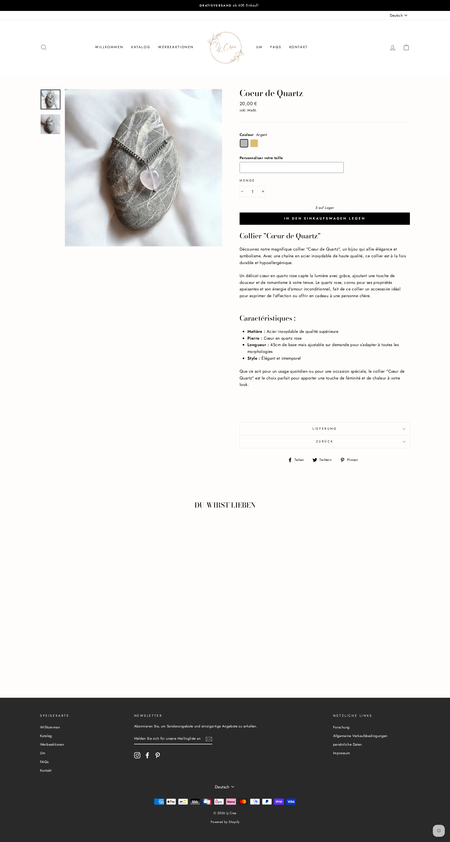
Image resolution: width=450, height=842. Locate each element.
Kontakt (298, 47)
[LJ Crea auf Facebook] (147, 755)
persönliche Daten (347, 744)
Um (259, 47)
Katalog (140, 47)
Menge (247, 180)
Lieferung (324, 428)
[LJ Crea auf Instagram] (137, 755)
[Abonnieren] (208, 738)
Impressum (341, 753)
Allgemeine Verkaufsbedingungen (360, 735)
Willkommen (109, 47)
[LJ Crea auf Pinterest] (157, 755)
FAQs (275, 47)
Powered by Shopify (225, 822)
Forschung (341, 727)
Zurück (325, 441)
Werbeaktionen (176, 47)
